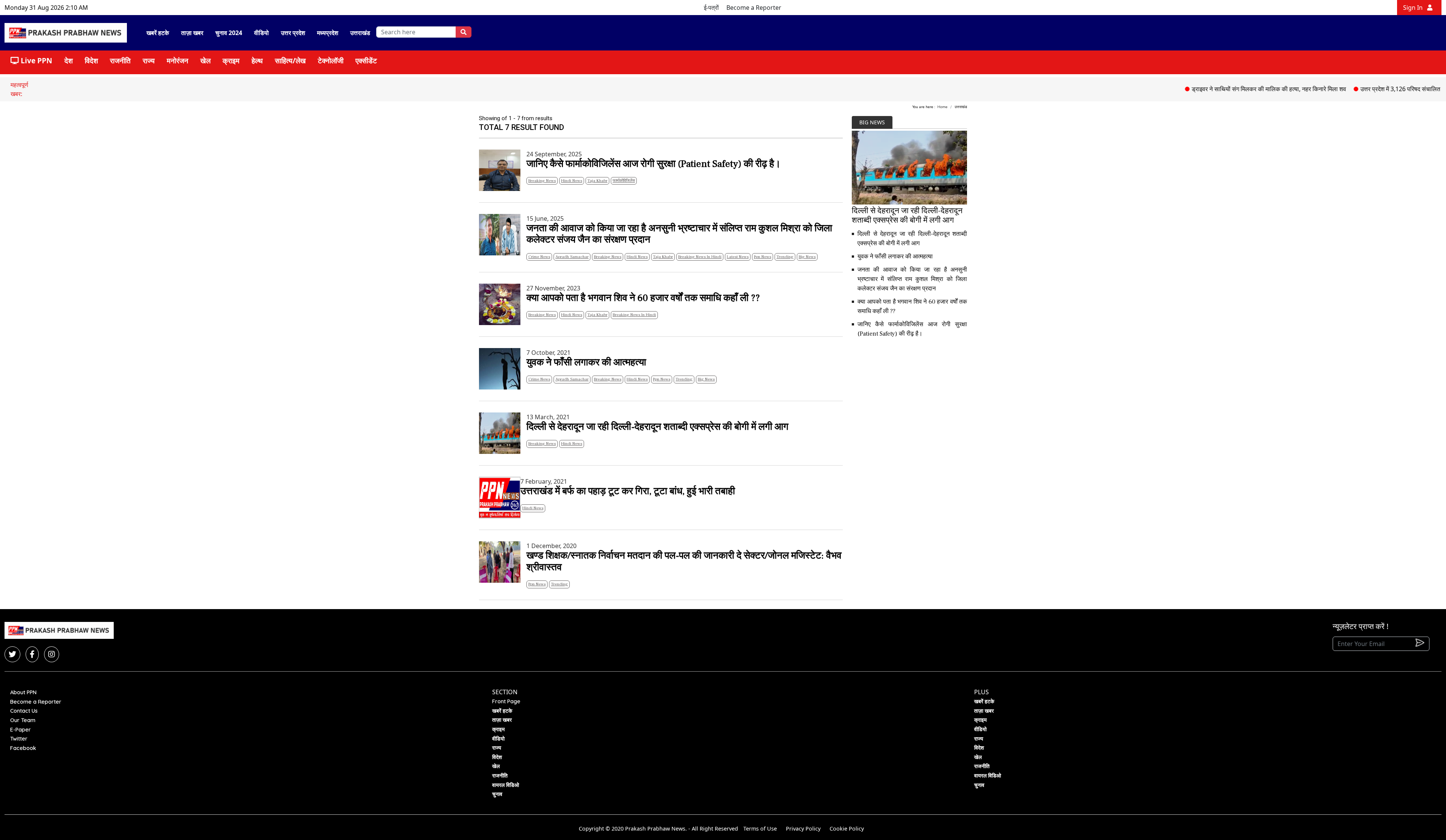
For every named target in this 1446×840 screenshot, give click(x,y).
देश (68, 60)
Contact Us (24, 710)
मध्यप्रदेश (327, 33)
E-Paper (20, 729)
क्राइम (231, 60)
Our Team (22, 720)
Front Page (506, 701)
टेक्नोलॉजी (330, 60)
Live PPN (35, 60)
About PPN (23, 692)
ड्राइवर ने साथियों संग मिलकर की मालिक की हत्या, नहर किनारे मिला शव (1240, 89)
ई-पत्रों (711, 7)
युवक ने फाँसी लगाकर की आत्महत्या (895, 256)
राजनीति (120, 60)
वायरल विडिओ (505, 785)
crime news (539, 257)
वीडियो (261, 33)
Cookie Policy (847, 828)
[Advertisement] (909, 397)
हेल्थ (257, 60)
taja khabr (597, 180)
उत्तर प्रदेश (293, 33)
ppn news (762, 257)
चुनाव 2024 (228, 33)
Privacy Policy (803, 828)
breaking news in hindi (699, 257)
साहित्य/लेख (290, 60)
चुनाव (497, 794)
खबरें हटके (157, 33)
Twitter (18, 738)
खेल (205, 60)
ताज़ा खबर (192, 33)
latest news (738, 257)
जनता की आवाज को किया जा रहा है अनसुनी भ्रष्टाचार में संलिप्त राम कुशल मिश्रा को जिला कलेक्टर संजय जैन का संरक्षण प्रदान (912, 279)
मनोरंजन (177, 60)
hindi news (571, 180)
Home (942, 107)
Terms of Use (760, 828)
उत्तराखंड (360, 33)
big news (807, 257)
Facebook (23, 748)
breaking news (542, 180)
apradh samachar (572, 257)
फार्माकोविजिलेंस (624, 180)
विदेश (91, 60)
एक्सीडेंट (366, 60)
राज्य (149, 60)
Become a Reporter (753, 7)
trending (784, 257)
